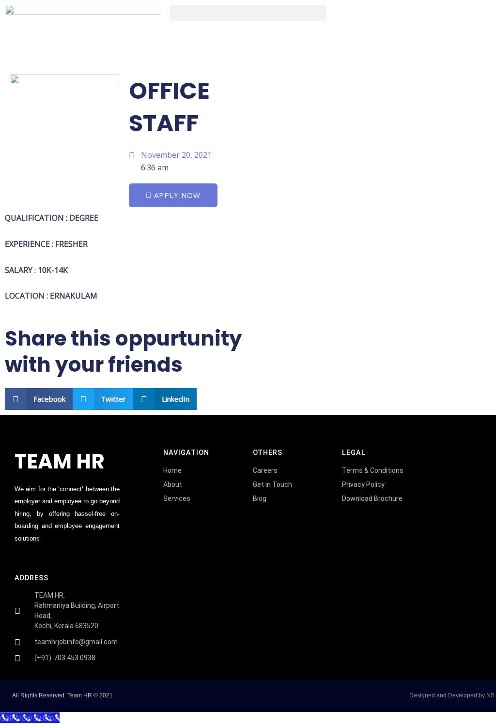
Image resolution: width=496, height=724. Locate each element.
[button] (248, 13)
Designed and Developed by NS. (452, 695)
